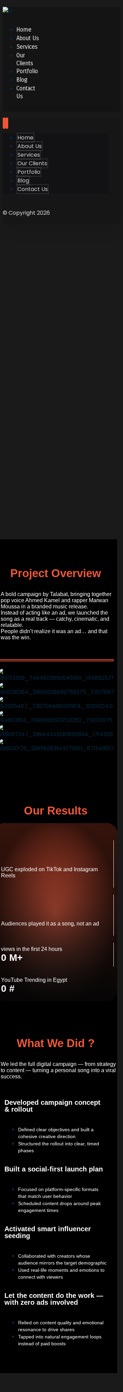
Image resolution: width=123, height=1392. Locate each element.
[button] (55, 660)
